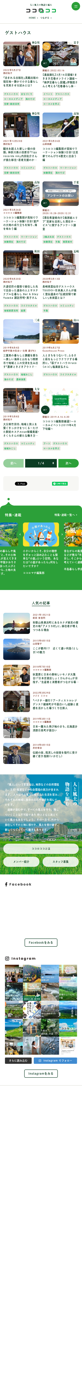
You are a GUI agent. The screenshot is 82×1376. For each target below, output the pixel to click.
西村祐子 (7, 73)
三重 (37, 320)
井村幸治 (37, 748)
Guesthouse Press (53, 351)
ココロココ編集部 (12, 213)
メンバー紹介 (21, 861)
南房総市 (67, 242)
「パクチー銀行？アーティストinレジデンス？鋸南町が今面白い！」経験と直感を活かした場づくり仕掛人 (55, 704)
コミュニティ (28, 168)
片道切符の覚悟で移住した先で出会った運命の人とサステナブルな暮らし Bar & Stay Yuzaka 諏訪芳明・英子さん (20, 292)
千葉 (76, 182)
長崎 (76, 251)
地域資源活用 (11, 311)
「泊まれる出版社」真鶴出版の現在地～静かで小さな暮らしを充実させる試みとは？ (21, 81)
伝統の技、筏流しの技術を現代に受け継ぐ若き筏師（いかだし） (55, 754)
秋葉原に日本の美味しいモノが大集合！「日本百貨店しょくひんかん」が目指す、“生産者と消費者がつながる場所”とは (55, 678)
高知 (76, 113)
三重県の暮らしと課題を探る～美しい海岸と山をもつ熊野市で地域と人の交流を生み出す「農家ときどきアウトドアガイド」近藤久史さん (20, 361)
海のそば (30, 99)
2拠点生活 (48, 237)
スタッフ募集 (61, 861)
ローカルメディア (13, 99)
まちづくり (26, 94)
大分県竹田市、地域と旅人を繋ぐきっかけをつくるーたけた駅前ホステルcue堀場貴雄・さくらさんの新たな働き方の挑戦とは (21, 430)
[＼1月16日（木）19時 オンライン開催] (14, 974)
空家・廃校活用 (11, 104)
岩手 (76, 42)
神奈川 (36, 42)
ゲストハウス (11, 94)
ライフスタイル (29, 306)
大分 (37, 389)
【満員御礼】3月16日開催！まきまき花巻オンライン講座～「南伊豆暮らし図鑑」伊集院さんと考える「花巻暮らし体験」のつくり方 (60, 80)
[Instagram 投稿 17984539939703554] (68, 1046)
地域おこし (26, 374)
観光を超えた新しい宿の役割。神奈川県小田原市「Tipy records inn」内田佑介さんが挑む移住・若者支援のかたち (20, 154)
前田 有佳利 (39, 618)
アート (46, 443)
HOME (32, 18)
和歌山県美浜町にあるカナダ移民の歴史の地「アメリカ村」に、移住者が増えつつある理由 (55, 626)
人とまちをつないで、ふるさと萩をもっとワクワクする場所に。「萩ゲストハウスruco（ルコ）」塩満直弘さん (60, 361)
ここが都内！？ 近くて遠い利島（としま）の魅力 (55, 650)
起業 (23, 311)
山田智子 (37, 644)
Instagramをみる (41, 1073)
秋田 (37, 251)
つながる (44, 18)
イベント (48, 94)
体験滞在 (48, 173)
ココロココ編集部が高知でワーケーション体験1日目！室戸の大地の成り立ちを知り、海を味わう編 (21, 223)
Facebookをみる (41, 942)
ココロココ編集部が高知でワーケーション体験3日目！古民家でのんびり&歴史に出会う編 (60, 154)
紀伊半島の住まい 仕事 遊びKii (19, 351)
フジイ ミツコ (40, 696)
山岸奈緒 (47, 144)
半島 (57, 242)
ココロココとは (41, 848)
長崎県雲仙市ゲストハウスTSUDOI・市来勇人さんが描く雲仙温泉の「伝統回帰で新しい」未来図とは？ (59, 292)
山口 (76, 320)
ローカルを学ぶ (51, 104)
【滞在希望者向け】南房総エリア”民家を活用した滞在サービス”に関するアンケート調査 (60, 223)
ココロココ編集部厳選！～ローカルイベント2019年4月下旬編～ (59, 425)
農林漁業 (21, 379)
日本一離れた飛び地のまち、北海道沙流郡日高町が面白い (55, 728)
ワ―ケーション (68, 168)
